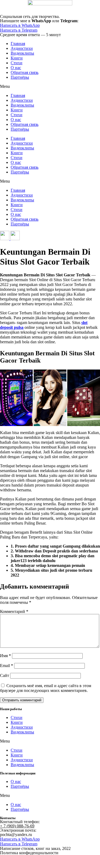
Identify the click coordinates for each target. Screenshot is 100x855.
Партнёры (20, 77)
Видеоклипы (22, 53)
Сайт (4, 675)
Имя (5, 655)
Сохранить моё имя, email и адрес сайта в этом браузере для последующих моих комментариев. (45, 688)
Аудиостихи (22, 48)
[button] (50, 86)
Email (6, 665)
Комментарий (14, 611)
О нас (16, 67)
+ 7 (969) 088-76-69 (17, 826)
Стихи (16, 63)
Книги (17, 58)
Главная (18, 43)
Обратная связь (24, 72)
